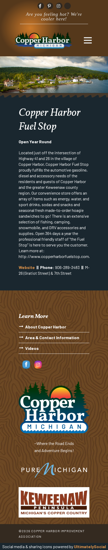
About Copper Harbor (45, 326)
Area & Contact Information (52, 337)
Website (27, 267)
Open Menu (87, 40)
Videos (32, 348)
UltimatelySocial (90, 546)
